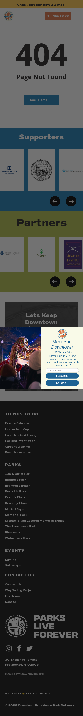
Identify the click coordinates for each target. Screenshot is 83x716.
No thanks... (62, 383)
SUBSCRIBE (62, 376)
